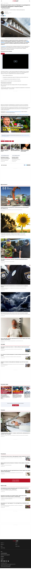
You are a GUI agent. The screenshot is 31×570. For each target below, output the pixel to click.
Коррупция (2, 141)
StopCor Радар (3, 547)
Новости (2, 544)
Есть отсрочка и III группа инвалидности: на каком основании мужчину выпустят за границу (15, 355)
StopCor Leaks (3, 485)
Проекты (2, 542)
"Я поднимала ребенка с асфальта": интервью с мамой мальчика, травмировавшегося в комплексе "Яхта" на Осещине (15, 434)
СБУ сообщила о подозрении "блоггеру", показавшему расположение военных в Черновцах (14, 260)
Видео (16, 542)
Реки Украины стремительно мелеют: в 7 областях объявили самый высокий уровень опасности (15, 347)
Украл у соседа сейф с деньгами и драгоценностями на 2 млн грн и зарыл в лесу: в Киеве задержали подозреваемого (15, 339)
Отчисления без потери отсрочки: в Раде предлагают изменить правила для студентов (15, 456)
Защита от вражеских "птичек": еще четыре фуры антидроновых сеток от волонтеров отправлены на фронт (6, 396)
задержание (7, 141)
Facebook (25, 135)
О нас (1, 551)
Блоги (16, 544)
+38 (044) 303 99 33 (15, 481)
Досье (2, 546)
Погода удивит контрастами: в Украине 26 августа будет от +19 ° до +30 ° (13, 233)
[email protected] (8, 566)
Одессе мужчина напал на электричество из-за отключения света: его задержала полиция (14, 286)
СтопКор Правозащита (4, 553)
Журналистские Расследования (5, 554)
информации (4, 46)
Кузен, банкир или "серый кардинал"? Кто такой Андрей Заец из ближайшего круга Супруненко (15, 504)
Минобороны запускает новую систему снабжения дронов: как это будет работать (5, 159)
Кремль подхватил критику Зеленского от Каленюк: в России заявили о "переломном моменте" (15, 463)
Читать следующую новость (16, 155)
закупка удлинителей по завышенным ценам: (13, 111)
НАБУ (12, 141)
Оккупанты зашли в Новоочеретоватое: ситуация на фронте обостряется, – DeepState (16, 159)
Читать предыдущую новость (5, 155)
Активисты (2, 556)
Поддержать (16, 405)
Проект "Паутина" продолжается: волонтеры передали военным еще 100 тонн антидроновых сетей (17, 395)
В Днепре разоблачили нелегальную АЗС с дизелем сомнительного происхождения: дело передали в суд (15, 208)
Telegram (22, 135)
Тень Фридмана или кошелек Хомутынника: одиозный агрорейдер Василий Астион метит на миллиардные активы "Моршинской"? (15, 489)
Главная (2, 3)
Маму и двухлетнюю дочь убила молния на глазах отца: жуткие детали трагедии (14, 313)
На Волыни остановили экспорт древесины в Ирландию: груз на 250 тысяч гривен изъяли (14, 362)
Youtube (28, 135)
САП (4, 139)
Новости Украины (6, 3)
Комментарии (5, 165)
